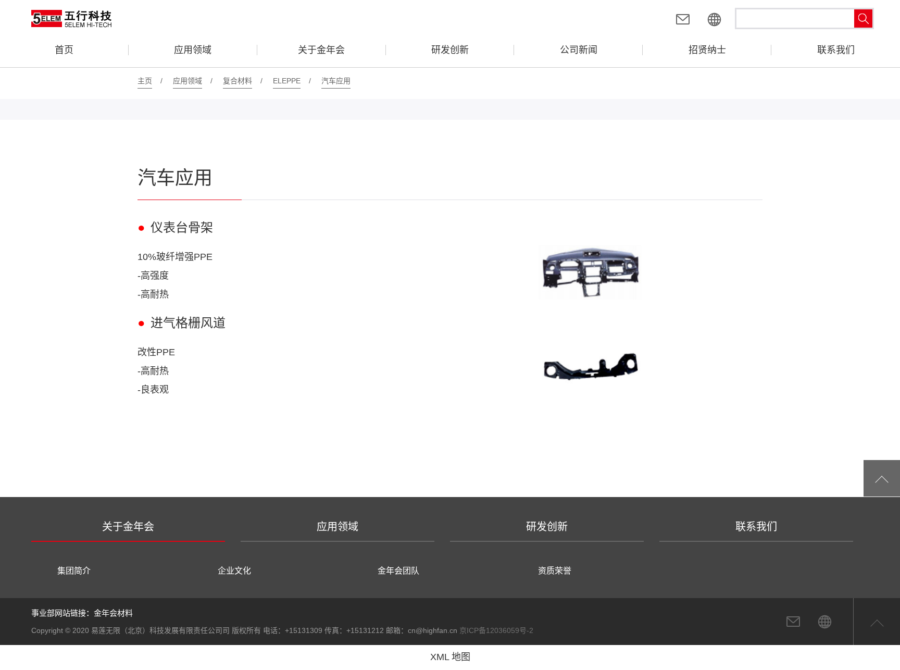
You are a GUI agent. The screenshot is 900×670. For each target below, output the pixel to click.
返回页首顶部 (876, 621)
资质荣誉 (554, 570)
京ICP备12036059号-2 (496, 630)
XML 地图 (450, 657)
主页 (145, 81)
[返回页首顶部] (882, 478)
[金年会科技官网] (714, 21)
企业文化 (234, 570)
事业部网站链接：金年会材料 (82, 613)
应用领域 (187, 81)
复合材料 (237, 81)
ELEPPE (287, 81)
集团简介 (74, 570)
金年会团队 (398, 570)
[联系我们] (682, 21)
